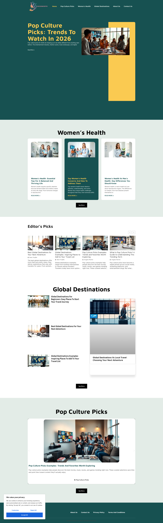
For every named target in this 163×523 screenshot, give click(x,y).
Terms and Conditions (116, 512)
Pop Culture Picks (67, 6)
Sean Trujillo (33, 259)
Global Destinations (101, 6)
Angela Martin (61, 259)
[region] (24, 506)
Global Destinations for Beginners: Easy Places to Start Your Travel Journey (65, 299)
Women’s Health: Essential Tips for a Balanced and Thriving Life (43, 180)
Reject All (33, 510)
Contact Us (128, 6)
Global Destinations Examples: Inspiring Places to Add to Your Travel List (40, 254)
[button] (133, 232)
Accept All (24, 515)
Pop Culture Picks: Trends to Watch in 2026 (52, 32)
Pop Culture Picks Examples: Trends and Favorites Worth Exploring (67, 254)
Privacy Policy (98, 512)
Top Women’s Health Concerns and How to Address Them (78, 180)
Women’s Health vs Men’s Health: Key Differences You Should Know (117, 180)
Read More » (31, 50)
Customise (15, 510)
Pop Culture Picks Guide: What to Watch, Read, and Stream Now (121, 254)
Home (54, 6)
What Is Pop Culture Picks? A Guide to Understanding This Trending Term (94, 254)
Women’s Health (84, 6)
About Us (116, 6)
